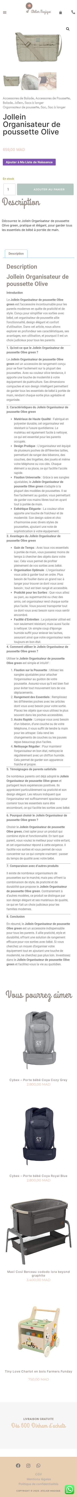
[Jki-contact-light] (58, 1465)
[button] (4, 12)
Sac (43, 107)
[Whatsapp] (38, 1465)
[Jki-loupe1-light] (48, 1465)
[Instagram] (28, 1465)
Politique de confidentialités (38, 1484)
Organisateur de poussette (21, 107)
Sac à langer (56, 107)
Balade (8, 103)
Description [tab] (16, 253)
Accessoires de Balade (18, 98)
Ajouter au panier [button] (39, 1091)
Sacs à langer (34, 103)
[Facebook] (18, 1465)
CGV (38, 1474)
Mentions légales (38, 1479)
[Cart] (60, 12)
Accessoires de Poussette (53, 98)
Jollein (18, 103)
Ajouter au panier (49, 189)
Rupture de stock (38, 1187)
